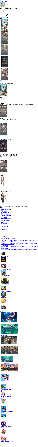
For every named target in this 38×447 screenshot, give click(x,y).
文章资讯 (6, 1)
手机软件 (4, 1)
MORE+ (3, 207)
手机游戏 (2, 1)
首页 (0, 1)
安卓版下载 (1, 17)
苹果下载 (4, 17)
